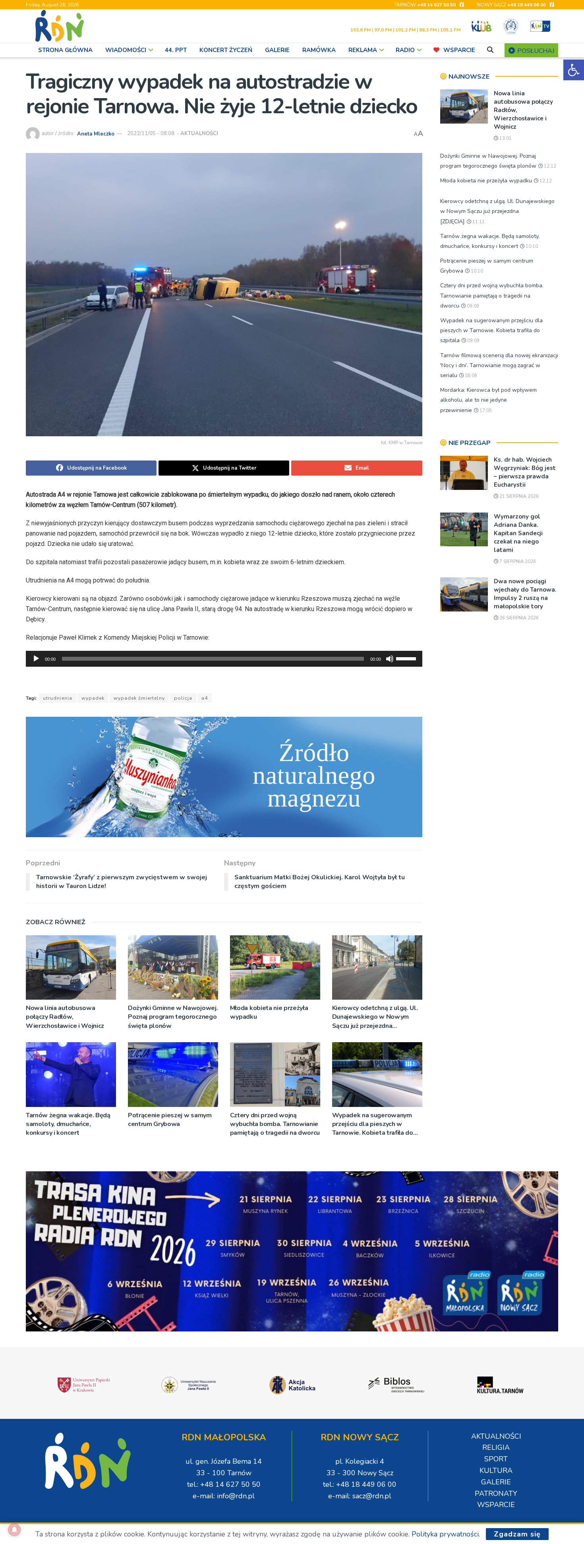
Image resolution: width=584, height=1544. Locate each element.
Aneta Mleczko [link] (95, 133)
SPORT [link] (496, 1459)
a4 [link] (204, 698)
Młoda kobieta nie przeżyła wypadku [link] (269, 1012)
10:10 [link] (531, 247)
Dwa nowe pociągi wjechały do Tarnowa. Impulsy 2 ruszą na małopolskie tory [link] (525, 593)
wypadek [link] (92, 698)
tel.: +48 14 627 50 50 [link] (224, 1484)
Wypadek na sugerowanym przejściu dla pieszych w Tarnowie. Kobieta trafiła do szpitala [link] (372, 1124)
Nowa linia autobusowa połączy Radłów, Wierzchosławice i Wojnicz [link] (65, 1017)
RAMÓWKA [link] (319, 50)
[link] (573, 70)
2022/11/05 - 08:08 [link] (150, 133)
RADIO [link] (405, 50)
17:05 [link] (485, 411)
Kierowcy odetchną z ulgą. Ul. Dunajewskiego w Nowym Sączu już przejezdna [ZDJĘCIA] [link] (375, 1017)
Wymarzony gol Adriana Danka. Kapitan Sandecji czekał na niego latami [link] (518, 533)
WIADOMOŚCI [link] (125, 50)
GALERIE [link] (277, 50)
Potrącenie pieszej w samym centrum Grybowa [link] (170, 1119)
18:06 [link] (470, 376)
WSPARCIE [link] (459, 50)
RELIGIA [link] (496, 1447)
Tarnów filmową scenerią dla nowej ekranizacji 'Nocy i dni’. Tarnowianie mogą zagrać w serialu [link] (499, 365)
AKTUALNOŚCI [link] (199, 133)
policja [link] (183, 698)
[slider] (407, 658)
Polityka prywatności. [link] (446, 1534)
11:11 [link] (478, 222)
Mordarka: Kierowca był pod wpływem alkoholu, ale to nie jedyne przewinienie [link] (488, 400)
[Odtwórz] (36, 659)
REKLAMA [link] (362, 50)
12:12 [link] (549, 166)
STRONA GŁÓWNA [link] (65, 50)
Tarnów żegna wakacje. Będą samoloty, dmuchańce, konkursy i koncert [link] (68, 1124)
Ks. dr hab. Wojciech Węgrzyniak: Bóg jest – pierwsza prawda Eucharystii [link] (525, 472)
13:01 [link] (505, 138)
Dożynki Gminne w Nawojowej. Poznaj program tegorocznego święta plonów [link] (173, 1017)
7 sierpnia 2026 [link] (517, 562)
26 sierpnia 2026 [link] (518, 618)
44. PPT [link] (176, 50)
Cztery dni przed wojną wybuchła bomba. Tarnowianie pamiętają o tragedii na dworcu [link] (275, 1124)
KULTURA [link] (496, 1470)
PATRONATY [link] (496, 1493)
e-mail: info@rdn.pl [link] (224, 1496)
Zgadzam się (517, 1534)
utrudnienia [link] (57, 698)
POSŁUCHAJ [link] (535, 50)
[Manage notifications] (14, 1529)
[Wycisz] (390, 659)
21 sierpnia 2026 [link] (518, 496)
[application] (224, 659)
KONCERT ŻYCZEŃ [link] (225, 50)
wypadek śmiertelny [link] (139, 698)
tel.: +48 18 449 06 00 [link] (359, 1484)
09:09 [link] (472, 306)
